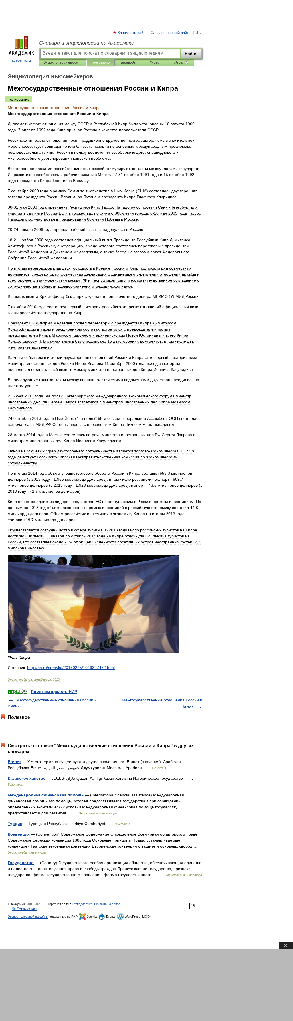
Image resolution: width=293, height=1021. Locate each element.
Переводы (128, 62)
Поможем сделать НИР (54, 691)
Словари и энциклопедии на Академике (86, 43)
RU (195, 33)
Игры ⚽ (181, 62)
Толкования (100, 62)
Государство (21, 862)
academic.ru (21, 60)
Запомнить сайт (131, 33)
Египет (14, 761)
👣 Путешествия (24, 908)
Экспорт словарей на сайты (28, 916)
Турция (15, 823)
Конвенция (19, 834)
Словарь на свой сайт (170, 33)
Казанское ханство (27, 778)
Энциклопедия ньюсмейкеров (62, 62)
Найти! (191, 53)
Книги (154, 62)
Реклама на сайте (107, 904)
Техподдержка (82, 904)
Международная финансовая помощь (46, 795)
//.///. (71, 667)
